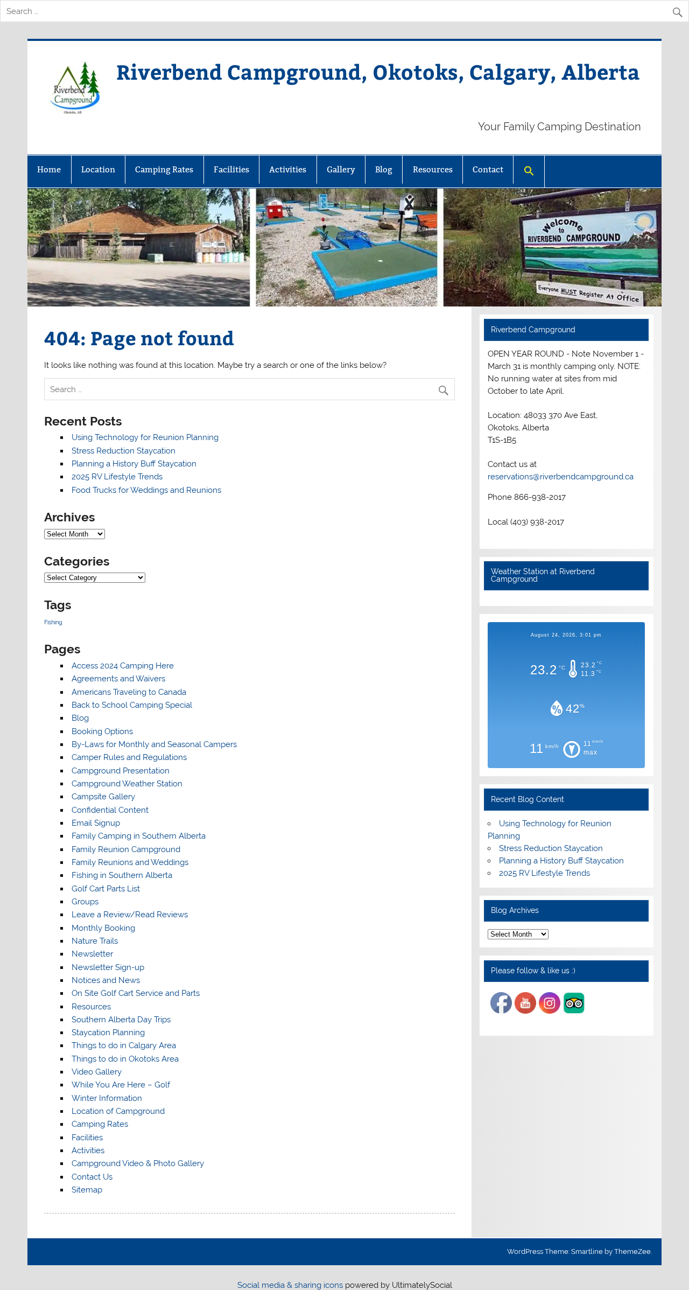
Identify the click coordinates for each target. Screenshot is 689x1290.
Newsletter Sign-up (108, 967)
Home (49, 169)
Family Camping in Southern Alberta (139, 836)
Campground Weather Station (127, 784)
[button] (529, 171)
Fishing (53, 622)
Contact (488, 169)
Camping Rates (164, 169)
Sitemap (87, 1190)
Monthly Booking (103, 928)
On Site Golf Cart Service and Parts (136, 993)
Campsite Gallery (103, 796)
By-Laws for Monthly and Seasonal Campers (154, 744)
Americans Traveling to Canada (129, 692)
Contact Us (92, 1177)
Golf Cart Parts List (106, 889)
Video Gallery (97, 1072)
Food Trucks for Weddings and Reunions (146, 490)
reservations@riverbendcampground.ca (561, 477)
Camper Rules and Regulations (129, 757)
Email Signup (96, 823)
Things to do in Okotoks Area (125, 1059)
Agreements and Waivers (118, 679)
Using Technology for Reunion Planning (145, 437)
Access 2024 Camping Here (123, 666)
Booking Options (102, 731)
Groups (85, 902)
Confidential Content (110, 810)
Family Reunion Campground (126, 849)
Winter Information (107, 1098)
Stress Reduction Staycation (123, 451)
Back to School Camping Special (132, 705)
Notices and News (106, 980)
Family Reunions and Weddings (130, 862)
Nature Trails (95, 941)
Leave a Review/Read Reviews (130, 914)
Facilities (231, 169)
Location (98, 169)
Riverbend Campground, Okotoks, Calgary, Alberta (378, 71)
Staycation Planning (108, 1032)
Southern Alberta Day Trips (121, 1019)
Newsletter (92, 954)
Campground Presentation (121, 771)
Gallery (341, 169)
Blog (383, 169)
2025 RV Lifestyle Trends (117, 477)
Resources (433, 169)
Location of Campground (118, 1111)
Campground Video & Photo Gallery (138, 1163)
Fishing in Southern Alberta (122, 875)
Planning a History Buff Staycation (134, 464)
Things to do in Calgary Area (124, 1045)
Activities (287, 169)
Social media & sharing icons (291, 1285)
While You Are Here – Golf (121, 1085)
